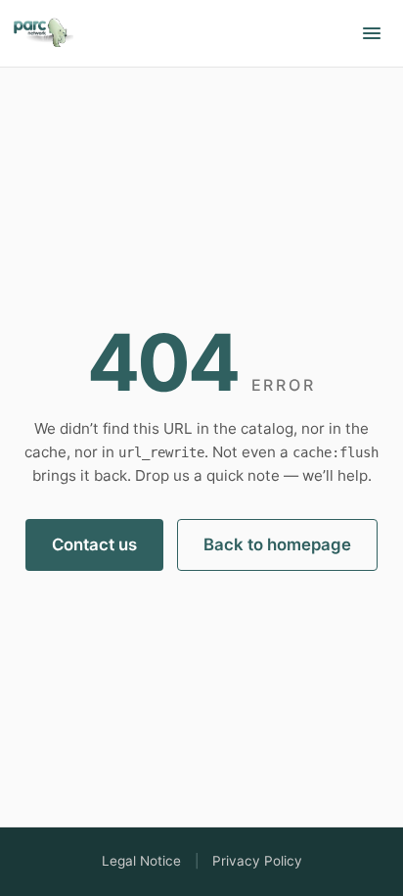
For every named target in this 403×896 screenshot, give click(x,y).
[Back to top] (42, 29)
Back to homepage (277, 544)
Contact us (94, 544)
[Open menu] (371, 33)
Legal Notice (141, 861)
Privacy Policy (257, 861)
